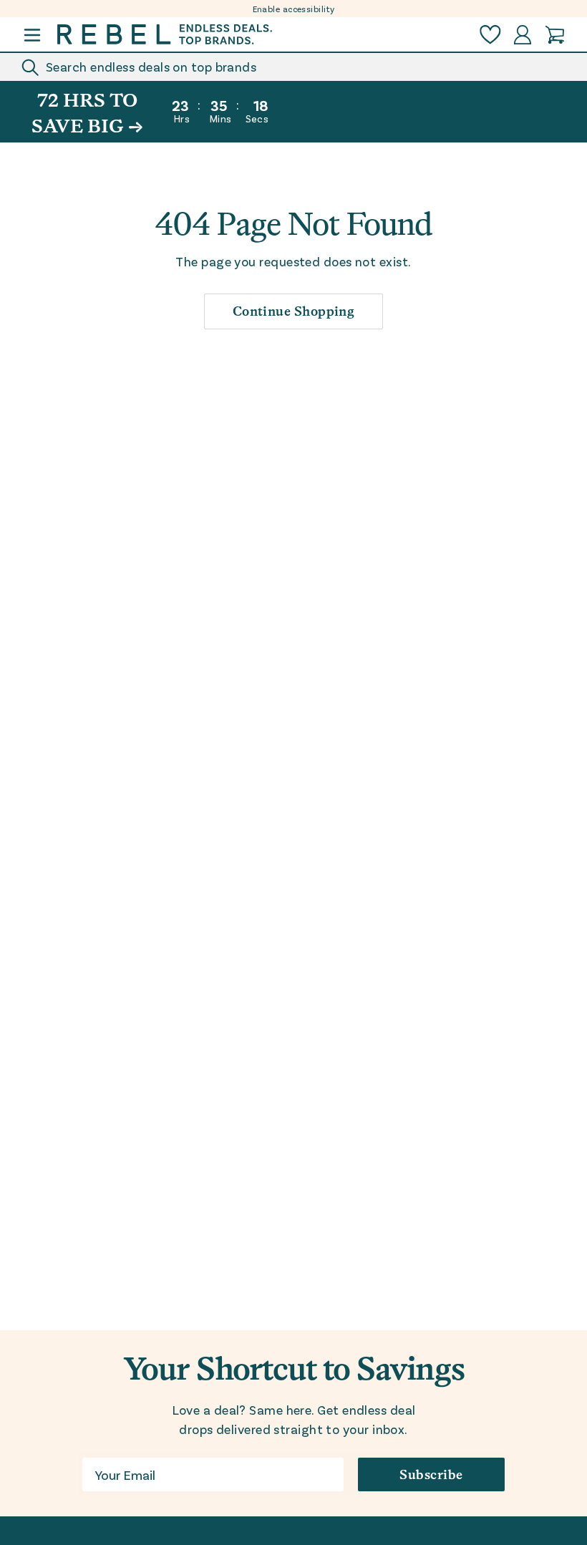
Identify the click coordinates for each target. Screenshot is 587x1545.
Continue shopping (294, 311)
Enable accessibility (294, 8)
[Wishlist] (490, 34)
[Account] (522, 34)
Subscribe (430, 1474)
